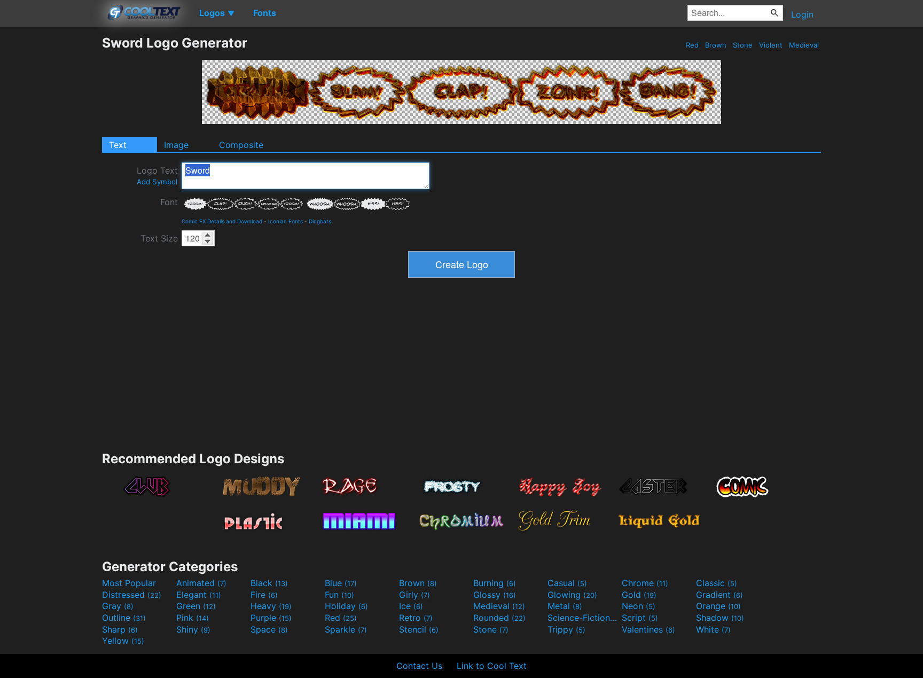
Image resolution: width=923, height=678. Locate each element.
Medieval (804, 45)
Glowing (572, 594)
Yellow (123, 640)
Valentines (648, 629)
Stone (743, 45)
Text (118, 144)
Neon (638, 606)
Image (176, 144)
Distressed (131, 594)
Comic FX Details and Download (222, 221)
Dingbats (320, 221)
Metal (564, 606)
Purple (271, 617)
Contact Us (419, 665)
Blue (341, 583)
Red (692, 45)
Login (802, 14)
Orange (718, 606)
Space (269, 629)
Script (640, 617)
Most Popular (129, 583)
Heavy (271, 606)
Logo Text (157, 175)
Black (269, 583)
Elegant (198, 594)
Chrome (645, 583)
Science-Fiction (583, 617)
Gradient (719, 594)
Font (169, 202)
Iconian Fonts (285, 221)
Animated (201, 583)
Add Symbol (157, 181)
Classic (716, 583)
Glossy (494, 594)
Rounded (499, 617)
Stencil (419, 629)
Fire (264, 594)
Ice (411, 606)
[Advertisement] (50, 195)
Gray (118, 606)
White (713, 629)
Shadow (720, 617)
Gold (639, 594)
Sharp (120, 629)
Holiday (346, 606)
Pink (192, 617)
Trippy (566, 629)
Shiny (193, 629)
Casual (567, 583)
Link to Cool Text (492, 665)
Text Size (159, 238)
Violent (771, 45)
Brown (716, 45)
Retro (416, 617)
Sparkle (346, 629)
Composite (241, 144)
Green (196, 606)
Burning (494, 583)
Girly (414, 594)
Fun (339, 594)
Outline (124, 617)
